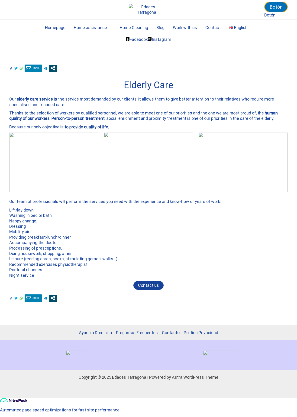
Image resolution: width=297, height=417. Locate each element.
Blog (160, 27)
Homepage (55, 27)
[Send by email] (33, 68)
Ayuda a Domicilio (95, 332)
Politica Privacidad (201, 332)
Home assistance (90, 27)
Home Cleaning (134, 27)
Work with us (185, 27)
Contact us (148, 285)
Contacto (171, 332)
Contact (213, 27)
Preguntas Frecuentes (137, 332)
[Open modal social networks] (53, 68)
